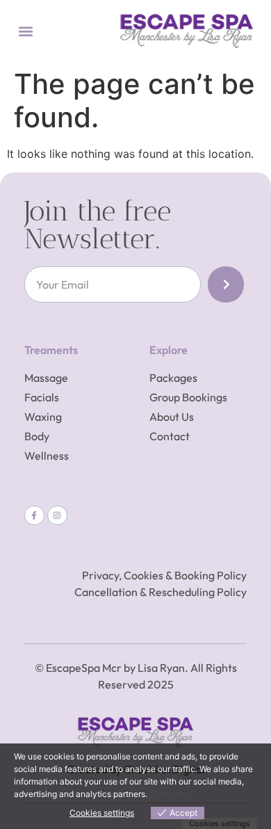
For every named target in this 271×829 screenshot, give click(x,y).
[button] (25, 30)
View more (169, 794)
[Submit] (226, 284)
